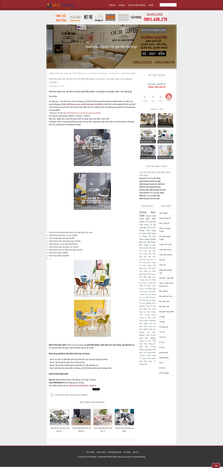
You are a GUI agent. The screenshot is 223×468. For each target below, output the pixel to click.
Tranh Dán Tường (146, 291)
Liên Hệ (135, 452)
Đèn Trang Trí (145, 245)
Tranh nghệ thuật (145, 320)
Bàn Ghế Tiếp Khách (147, 242)
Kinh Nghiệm (147, 303)
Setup (122, 5)
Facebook (145, 101)
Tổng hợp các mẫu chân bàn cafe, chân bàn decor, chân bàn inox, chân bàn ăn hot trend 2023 (148, 126)
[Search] (175, 5)
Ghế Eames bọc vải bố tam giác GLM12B (84, 104)
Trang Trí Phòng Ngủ (147, 289)
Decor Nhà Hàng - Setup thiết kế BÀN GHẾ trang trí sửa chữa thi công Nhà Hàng (114, 457)
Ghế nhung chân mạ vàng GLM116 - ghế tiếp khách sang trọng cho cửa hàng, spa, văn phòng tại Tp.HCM (165, 142)
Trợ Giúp (127, 452)
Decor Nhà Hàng (136, 5)
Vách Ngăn (147, 265)
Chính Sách (101, 452)
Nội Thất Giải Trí (149, 259)
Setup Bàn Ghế (61, 395)
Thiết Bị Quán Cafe (147, 286)
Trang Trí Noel (145, 355)
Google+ (161, 101)
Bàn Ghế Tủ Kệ (149, 228)
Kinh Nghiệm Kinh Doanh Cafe (147, 335)
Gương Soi (144, 332)
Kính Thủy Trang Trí (147, 344)
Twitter (153, 101)
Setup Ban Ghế (150, 350)
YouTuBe (168, 101)
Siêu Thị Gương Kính (147, 352)
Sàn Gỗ (148, 280)
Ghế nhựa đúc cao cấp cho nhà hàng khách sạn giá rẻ (164, 126)
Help (151, 5)
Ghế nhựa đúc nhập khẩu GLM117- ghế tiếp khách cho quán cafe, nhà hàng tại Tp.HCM (165, 158)
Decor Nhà (147, 274)
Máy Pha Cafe (150, 309)
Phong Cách (144, 230)
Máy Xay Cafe (144, 312)
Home (112, 5)
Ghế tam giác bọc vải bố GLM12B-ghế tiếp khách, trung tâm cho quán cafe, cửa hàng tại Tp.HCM (148, 158)
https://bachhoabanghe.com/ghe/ (82, 386)
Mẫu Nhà (143, 347)
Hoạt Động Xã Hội (114, 452)
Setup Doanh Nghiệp (78, 395)
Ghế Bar (152, 329)
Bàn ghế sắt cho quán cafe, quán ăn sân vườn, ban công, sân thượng (148, 142)
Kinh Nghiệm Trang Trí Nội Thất (147, 306)
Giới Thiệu (90, 452)
